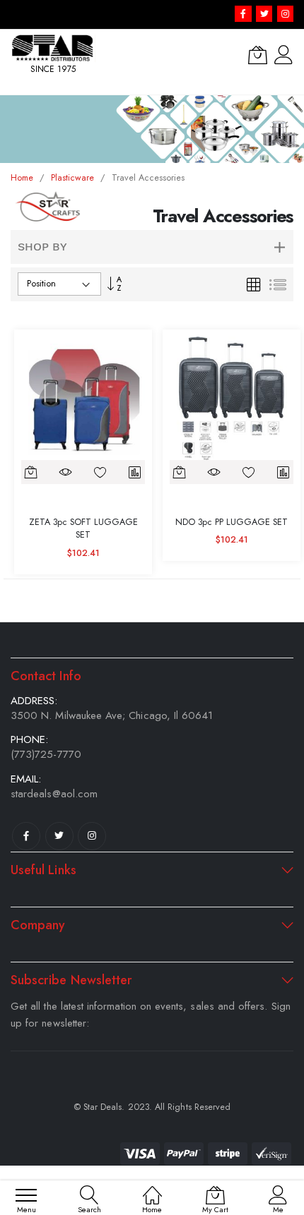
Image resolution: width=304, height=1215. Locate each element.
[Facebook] (26, 836)
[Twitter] (59, 836)
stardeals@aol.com (54, 794)
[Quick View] (66, 472)
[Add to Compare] (134, 472)
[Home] (152, 1188)
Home (23, 177)
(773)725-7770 (46, 754)
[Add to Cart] (31, 472)
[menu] (26, 1195)
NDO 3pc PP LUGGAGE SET (231, 522)
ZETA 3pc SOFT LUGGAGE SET (83, 529)
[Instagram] (92, 836)
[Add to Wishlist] (100, 472)
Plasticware (74, 177)
